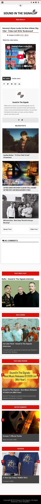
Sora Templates (24, 502)
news (18, 78)
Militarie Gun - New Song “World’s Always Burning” (18, 222)
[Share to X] (24, 35)
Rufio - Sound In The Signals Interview (18, 279)
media (14, 78)
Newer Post (7, 229)
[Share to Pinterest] (28, 35)
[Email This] (20, 35)
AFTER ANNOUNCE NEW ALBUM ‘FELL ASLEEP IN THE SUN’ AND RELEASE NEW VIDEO (19, 189)
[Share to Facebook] (26, 35)
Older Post (34, 229)
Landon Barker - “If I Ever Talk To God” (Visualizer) (16, 156)
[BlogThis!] (22, 35)
